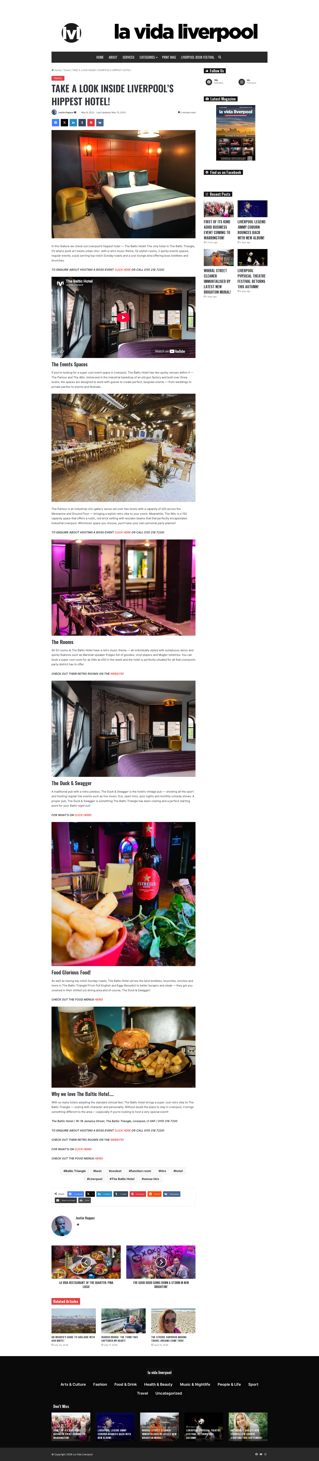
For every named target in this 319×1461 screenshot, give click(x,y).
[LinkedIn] (73, 122)
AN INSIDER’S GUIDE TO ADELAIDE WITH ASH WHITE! (73, 1338)
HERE (98, 999)
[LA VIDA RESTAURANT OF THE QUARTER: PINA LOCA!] (86, 1262)
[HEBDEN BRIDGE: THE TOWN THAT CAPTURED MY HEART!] (123, 1320)
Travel (66, 70)
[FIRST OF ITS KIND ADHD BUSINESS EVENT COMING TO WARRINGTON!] (219, 208)
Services (128, 57)
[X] (64, 122)
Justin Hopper (65, 112)
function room (141, 1171)
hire (163, 1171)
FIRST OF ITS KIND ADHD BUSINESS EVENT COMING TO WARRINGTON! (217, 230)
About (113, 57)
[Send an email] (75, 112)
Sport (253, 1384)
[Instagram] (265, 1454)
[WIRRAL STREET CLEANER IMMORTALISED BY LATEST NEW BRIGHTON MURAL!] (219, 257)
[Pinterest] (91, 122)
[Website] (78, 1224)
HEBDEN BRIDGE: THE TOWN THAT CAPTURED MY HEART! (119, 1338)
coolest (116, 1171)
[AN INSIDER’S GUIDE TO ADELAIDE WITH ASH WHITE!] (74, 1320)
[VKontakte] (100, 122)
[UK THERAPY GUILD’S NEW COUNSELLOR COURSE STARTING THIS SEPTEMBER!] (248, 1427)
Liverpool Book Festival (198, 57)
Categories (147, 57)
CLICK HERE (123, 269)
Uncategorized (168, 1393)
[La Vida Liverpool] (160, 32)
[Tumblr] (82, 122)
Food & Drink (125, 1384)
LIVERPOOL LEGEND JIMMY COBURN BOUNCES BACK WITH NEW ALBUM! (251, 230)
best (98, 1171)
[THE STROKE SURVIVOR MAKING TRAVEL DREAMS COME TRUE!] (173, 1320)
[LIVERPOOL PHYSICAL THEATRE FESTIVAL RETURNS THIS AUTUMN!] (252, 257)
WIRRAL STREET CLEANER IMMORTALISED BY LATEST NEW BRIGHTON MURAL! (217, 281)
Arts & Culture (73, 1384)
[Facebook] (55, 122)
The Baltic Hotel (123, 1179)
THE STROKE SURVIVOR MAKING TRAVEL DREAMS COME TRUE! (168, 1338)
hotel (179, 1171)
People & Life (229, 1384)
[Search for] (220, 57)
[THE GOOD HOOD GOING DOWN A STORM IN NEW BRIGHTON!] (160, 1262)
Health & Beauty (158, 1384)
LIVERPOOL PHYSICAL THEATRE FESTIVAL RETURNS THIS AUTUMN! (252, 278)
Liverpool (95, 1179)
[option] (71, 1427)
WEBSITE (116, 673)
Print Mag (169, 57)
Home (100, 57)
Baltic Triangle (75, 1171)
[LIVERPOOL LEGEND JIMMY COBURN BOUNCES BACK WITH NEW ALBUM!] (252, 208)
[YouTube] (261, 1454)
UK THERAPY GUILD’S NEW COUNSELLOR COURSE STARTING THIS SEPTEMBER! (246, 1433)
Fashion (100, 1384)
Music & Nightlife (195, 1384)
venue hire (151, 1179)
